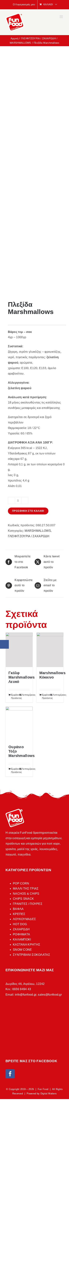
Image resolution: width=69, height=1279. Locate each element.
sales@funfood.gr (50, 994)
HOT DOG (20, 924)
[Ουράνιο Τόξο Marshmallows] (19, 724)
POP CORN (21, 883)
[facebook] (10, 1073)
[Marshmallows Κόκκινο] (50, 650)
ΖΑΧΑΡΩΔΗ (21, 929)
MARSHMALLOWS (38, 530)
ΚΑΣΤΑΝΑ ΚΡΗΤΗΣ (26, 944)
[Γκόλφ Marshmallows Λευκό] (19, 650)
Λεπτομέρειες (26, 695)
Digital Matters (48, 1093)
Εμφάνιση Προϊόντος (15, 696)
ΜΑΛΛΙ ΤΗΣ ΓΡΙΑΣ (26, 888)
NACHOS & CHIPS (26, 893)
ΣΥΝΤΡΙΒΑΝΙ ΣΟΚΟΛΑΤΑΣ (31, 954)
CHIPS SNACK (23, 898)
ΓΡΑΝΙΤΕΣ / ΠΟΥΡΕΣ (27, 903)
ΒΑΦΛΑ (18, 908)
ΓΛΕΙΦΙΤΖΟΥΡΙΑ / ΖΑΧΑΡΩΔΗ (28, 536)
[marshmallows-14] (34, 173)
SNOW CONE (22, 949)
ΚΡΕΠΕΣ (19, 914)
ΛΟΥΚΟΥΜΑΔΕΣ (24, 919)
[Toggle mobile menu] (61, 17)
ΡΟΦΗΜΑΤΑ (21, 934)
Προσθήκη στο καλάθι (28, 511)
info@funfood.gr (25, 994)
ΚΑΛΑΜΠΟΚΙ (22, 939)
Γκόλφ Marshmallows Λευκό (21, 677)
